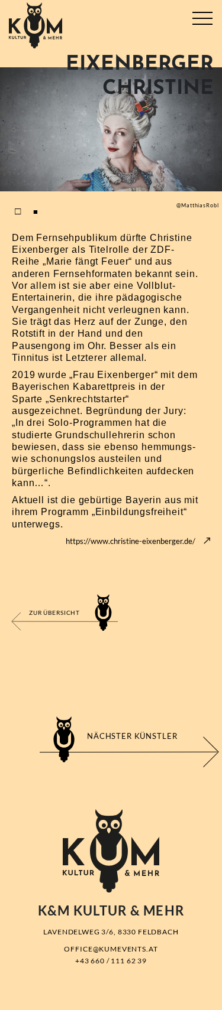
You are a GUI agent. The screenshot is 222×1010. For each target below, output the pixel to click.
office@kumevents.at (110, 948)
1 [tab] (18, 211)
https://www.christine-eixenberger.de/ (130, 541)
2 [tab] (35, 211)
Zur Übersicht (54, 612)
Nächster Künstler (132, 736)
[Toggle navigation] (202, 16)
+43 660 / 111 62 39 (111, 960)
